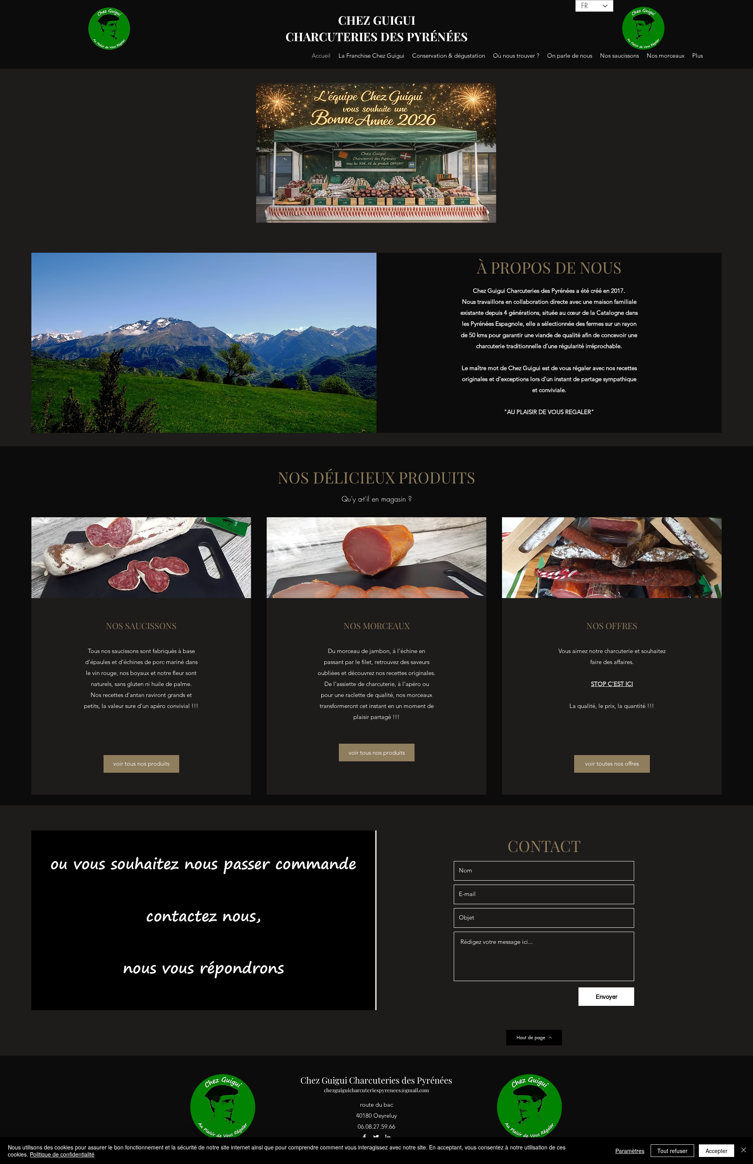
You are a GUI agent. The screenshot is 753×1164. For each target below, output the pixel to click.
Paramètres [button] (629, 1151)
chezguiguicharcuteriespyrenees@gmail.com (376, 1090)
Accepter (717, 1151)
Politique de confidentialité (62, 1154)
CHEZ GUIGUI (376, 20)
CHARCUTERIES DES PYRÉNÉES (377, 36)
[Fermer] (743, 1151)
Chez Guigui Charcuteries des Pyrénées (376, 1080)
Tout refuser (672, 1151)
